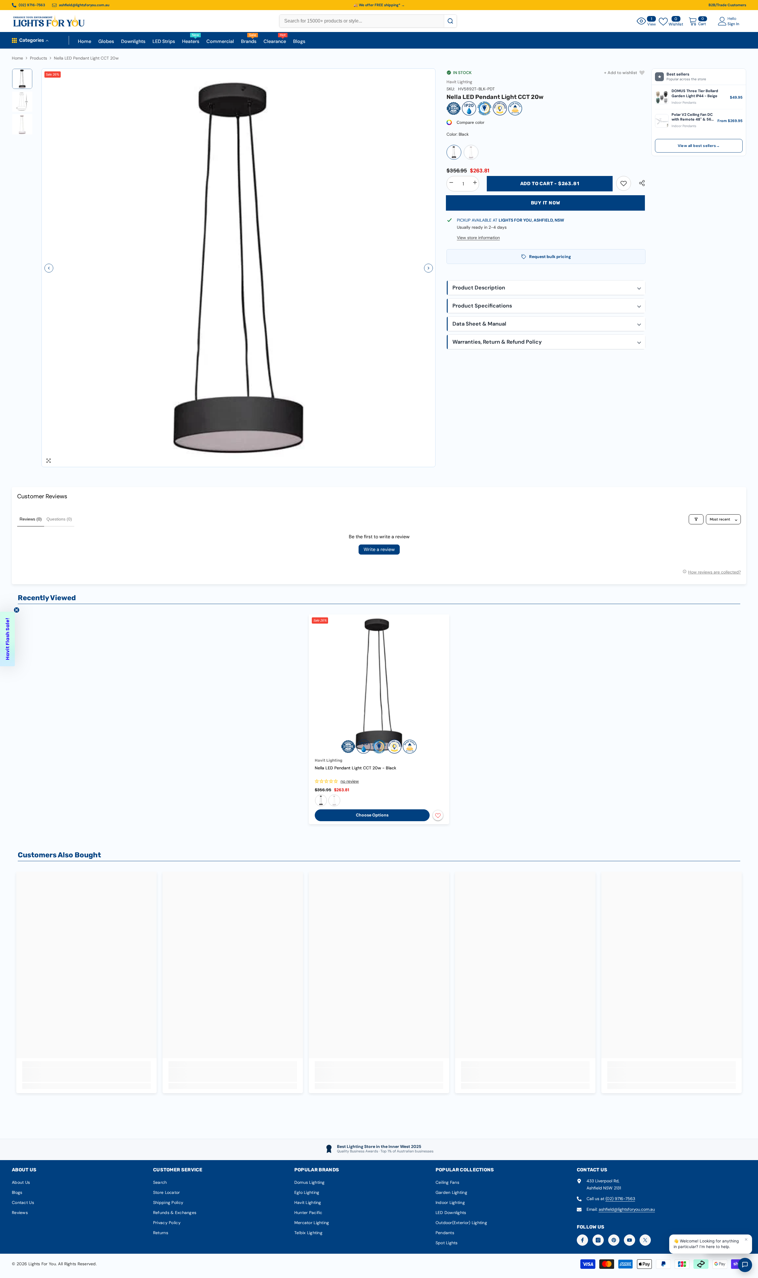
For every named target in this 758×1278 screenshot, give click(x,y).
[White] (471, 152)
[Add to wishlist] (438, 815)
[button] (48, 268)
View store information (478, 237)
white (334, 800)
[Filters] (696, 519)
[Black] (454, 152)
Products (38, 58)
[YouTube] (629, 1240)
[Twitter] (645, 1240)
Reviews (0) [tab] (31, 519)
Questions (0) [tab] (59, 519)
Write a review (379, 549)
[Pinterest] (613, 1240)
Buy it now (545, 203)
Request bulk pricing (550, 256)
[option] (238, 267)
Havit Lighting (459, 81)
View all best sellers (699, 145)
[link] (623, 183)
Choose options (372, 815)
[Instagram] (598, 1240)
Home (17, 58)
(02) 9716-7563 (620, 1198)
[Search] (450, 21)
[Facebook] (582, 1240)
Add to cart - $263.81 (549, 183)
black (321, 800)
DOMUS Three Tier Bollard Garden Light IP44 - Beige (695, 93)
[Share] (640, 183)
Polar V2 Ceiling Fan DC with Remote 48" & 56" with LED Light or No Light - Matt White (692, 117)
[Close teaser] (17, 610)
